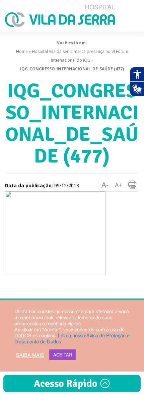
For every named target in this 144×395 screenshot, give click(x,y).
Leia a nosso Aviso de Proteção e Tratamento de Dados (72, 338)
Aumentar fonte (119, 184)
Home (22, 51)
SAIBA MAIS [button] (30, 355)
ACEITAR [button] (62, 354)
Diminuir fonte (105, 184)
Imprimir (132, 184)
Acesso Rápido (67, 384)
